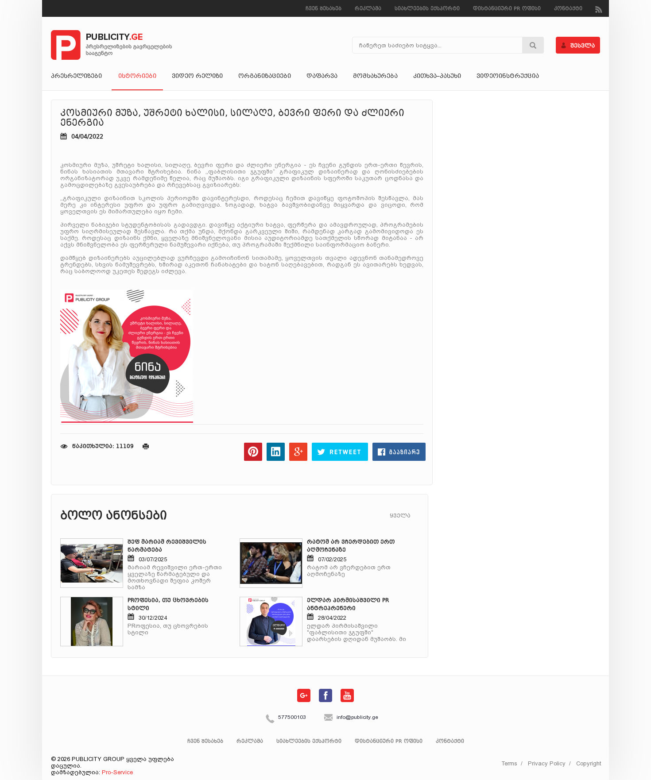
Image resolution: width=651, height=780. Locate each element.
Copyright (588, 763)
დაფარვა (321, 76)
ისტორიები (137, 76)
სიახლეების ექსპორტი (427, 9)
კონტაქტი (568, 9)
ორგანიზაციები (264, 76)
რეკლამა (368, 9)
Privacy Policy (547, 763)
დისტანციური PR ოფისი (507, 9)
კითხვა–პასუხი (437, 76)
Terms (509, 763)
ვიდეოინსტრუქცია (508, 76)
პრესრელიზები (76, 76)
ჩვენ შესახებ (323, 9)
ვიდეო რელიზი (197, 76)
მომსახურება (375, 76)
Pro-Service (117, 772)
